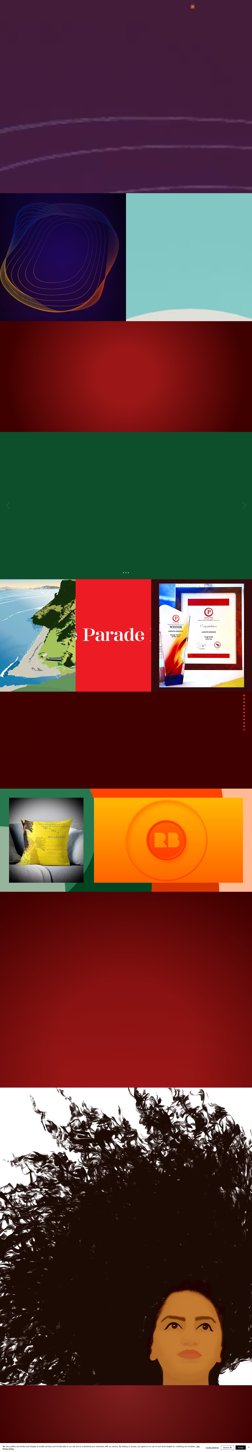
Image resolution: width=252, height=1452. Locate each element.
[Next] (183, 379)
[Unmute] (69, 1004)
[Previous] (68, 379)
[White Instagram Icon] (69, 1269)
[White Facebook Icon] (69, 1247)
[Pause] (65, 1004)
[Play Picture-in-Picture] (182, 1004)
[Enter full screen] (186, 1004)
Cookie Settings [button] (212, 1447)
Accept (240, 1447)
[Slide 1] (123, 572)
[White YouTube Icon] (69, 1262)
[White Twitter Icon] (69, 1254)
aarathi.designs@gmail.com (125, 1278)
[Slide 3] (128, 572)
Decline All (227, 1447)
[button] (192, 6)
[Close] (248, 1447)
